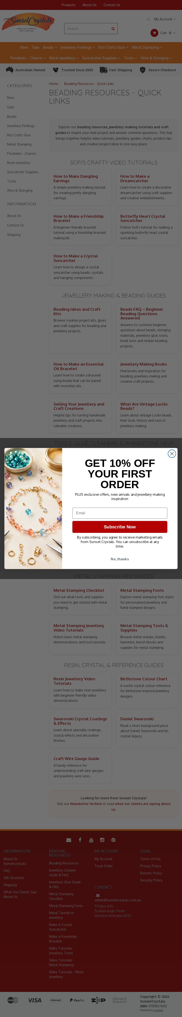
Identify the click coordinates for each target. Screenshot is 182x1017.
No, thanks (120, 559)
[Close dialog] (172, 454)
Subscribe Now (120, 526)
